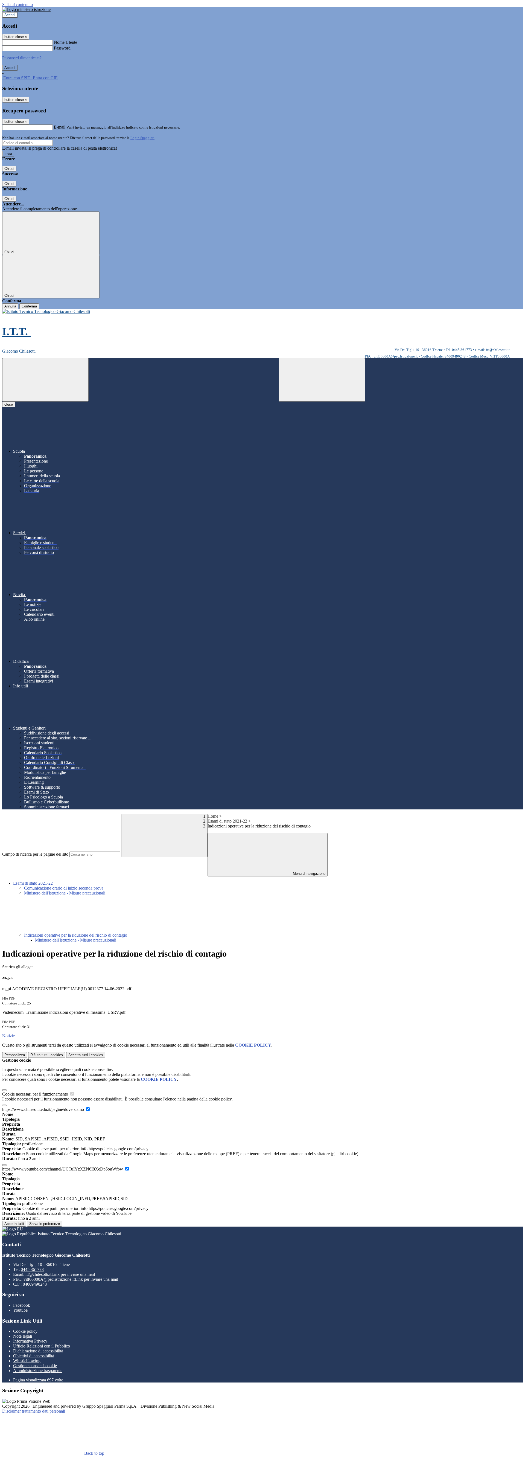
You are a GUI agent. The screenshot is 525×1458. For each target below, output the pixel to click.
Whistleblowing (26, 1360)
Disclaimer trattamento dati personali (33, 1411)
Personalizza (14, 1055)
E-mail (59, 127)
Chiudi (9, 169)
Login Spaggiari (142, 138)
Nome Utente (65, 42)
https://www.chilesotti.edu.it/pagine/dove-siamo (43, 1109)
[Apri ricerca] (322, 380)
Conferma (29, 306)
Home (213, 816)
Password (62, 48)
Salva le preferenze (44, 1224)
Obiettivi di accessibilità (33, 1356)
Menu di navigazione (308, 874)
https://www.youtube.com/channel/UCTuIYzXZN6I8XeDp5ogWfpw (63, 1169)
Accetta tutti (85, 1055)
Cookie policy (25, 1331)
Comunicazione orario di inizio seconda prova (63, 888)
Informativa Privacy (30, 1341)
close (8, 404)
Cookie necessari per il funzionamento (35, 1094)
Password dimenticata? (22, 58)
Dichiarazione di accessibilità (38, 1351)
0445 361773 (32, 1269)
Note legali (22, 1336)
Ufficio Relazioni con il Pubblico (41, 1346)
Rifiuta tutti (46, 1055)
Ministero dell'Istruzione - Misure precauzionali (64, 893)
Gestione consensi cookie (35, 1365)
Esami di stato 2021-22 (227, 821)
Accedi (9, 15)
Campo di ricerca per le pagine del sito (35, 854)
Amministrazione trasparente (37, 1370)
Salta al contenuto (17, 4)
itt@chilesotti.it (60, 1274)
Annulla (10, 306)
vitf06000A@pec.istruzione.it (71, 1279)
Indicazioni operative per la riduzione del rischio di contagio (76, 935)
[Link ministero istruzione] (26, 9)
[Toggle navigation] (45, 380)
